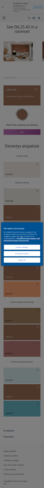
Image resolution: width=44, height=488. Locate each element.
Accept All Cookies (22, 253)
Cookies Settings (22, 247)
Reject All (22, 260)
